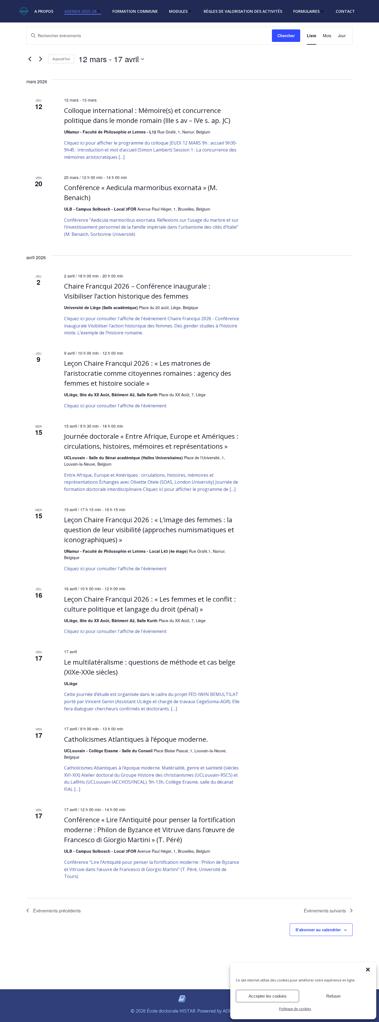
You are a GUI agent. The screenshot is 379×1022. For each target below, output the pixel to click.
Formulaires (306, 11)
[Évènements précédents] (29, 59)
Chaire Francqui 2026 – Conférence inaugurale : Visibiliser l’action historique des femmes (137, 291)
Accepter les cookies (268, 996)
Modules (178, 11)
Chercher (286, 35)
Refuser (333, 996)
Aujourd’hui (61, 58)
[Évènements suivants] (40, 59)
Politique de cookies (295, 1008)
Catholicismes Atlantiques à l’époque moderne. (136, 739)
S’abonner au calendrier (318, 929)
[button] (368, 969)
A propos (43, 11)
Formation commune (135, 11)
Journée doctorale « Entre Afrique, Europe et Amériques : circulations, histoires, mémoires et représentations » (151, 441)
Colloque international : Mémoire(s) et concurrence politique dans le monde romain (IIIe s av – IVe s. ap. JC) (147, 115)
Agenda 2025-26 (80, 11)
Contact (345, 11)
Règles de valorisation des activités (243, 11)
